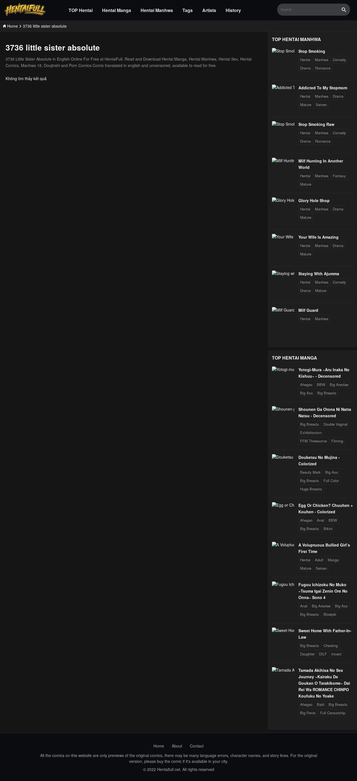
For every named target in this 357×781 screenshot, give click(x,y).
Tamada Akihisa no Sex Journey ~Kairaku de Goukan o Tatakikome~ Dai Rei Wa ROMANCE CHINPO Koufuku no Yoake (324, 683)
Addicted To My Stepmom (322, 87)
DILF (323, 654)
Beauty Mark (310, 472)
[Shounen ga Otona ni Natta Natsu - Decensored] (283, 409)
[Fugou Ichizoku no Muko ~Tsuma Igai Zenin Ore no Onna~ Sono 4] (283, 584)
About (177, 746)
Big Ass (306, 393)
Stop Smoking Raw (316, 124)
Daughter (307, 654)
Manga (333, 559)
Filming (337, 441)
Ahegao (306, 384)
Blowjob (330, 614)
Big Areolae (339, 384)
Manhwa (321, 59)
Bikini (328, 528)
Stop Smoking (311, 51)
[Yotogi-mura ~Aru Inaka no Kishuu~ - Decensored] (283, 369)
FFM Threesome (313, 441)
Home (158, 746)
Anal (320, 520)
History (233, 10)
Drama (305, 68)
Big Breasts (326, 393)
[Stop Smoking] (283, 51)
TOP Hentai (81, 10)
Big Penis (308, 712)
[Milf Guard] (283, 310)
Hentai (305, 59)
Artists (209, 10)
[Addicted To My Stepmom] (283, 87)
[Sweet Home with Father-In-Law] (283, 630)
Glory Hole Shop (314, 200)
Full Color (331, 480)
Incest (336, 654)
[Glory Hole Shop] (283, 200)
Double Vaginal (336, 424)
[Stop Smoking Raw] (283, 124)
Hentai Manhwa (157, 10)
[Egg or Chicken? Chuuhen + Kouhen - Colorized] (283, 505)
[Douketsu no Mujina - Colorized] (283, 457)
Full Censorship (332, 712)
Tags (187, 10)
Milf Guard (308, 310)
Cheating (331, 645)
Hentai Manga (116, 10)
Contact (197, 746)
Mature (305, 104)
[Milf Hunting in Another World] (283, 160)
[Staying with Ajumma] (283, 273)
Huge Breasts (311, 489)
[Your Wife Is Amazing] (283, 236)
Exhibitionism (311, 432)
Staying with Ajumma (318, 273)
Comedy (339, 59)
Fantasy (339, 175)
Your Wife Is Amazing (318, 237)
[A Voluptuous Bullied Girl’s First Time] (283, 544)
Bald (320, 704)
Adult (319, 559)
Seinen (321, 104)
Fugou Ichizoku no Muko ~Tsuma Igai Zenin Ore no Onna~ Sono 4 (323, 591)
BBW (321, 384)
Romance (323, 68)
